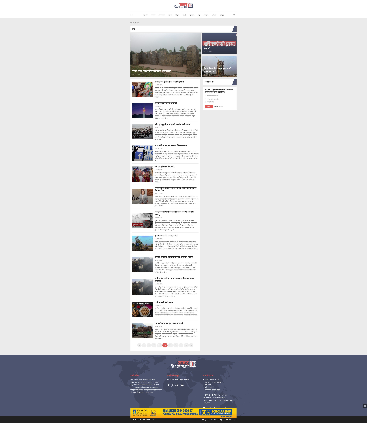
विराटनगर (162, 15)
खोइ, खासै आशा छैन (213, 99)
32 (154, 345)
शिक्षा (184, 15)
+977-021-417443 (211, 395)
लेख (199, 15)
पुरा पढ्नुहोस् (149, 392)
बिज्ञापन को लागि (172, 379)
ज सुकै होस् (210, 102)
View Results (218, 107)
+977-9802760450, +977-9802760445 (218, 400)
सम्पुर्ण (153, 15)
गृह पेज (145, 15)
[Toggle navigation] (131, 15)
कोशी (170, 15)
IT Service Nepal (230, 419)
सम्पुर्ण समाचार (184, 379)
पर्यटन (222, 15)
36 (176, 345)
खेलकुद (192, 15)
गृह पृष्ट (132, 23)
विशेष (177, 15)
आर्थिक (214, 15)
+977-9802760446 (211, 397)
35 (170, 345)
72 (186, 345)
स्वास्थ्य (206, 15)
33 (159, 345)
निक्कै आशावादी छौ (212, 96)
